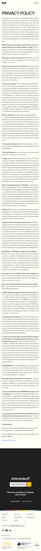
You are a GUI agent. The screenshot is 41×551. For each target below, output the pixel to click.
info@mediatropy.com (9, 440)
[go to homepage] (11, 3)
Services (17, 514)
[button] (36, 3)
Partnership (18, 517)
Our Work (30, 514)
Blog (3, 517)
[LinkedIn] (10, 530)
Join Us (4, 520)
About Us (5, 514)
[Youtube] (6, 530)
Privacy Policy (6, 535)
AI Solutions (31, 517)
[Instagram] (3, 530)
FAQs (16, 520)
